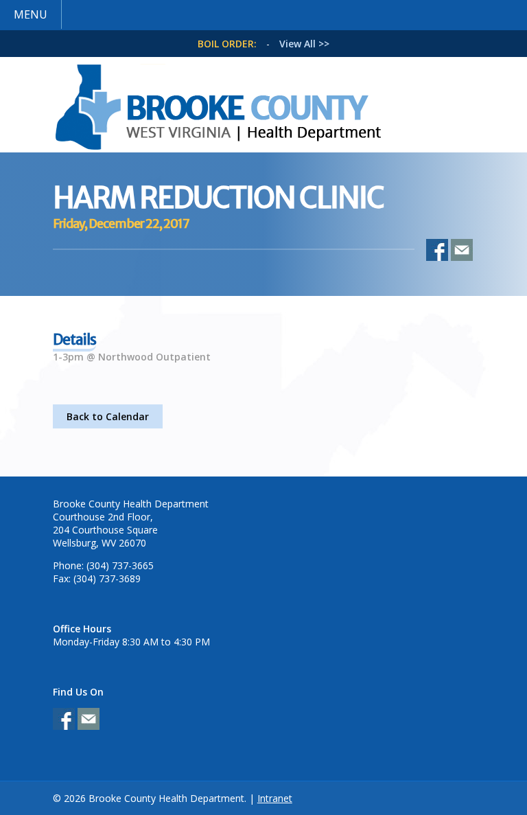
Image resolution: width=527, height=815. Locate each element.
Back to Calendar (108, 416)
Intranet (274, 798)
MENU (30, 14)
